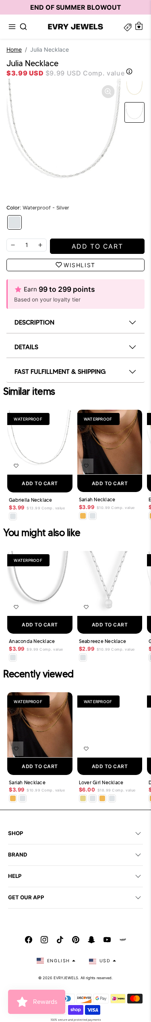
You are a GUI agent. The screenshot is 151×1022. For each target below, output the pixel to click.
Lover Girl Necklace (101, 782)
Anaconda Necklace (32, 641)
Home (14, 49)
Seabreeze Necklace (102, 641)
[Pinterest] (76, 940)
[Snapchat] (91, 940)
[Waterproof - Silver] (14, 222)
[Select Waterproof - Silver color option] (13, 516)
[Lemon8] (123, 940)
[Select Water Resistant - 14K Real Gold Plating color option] (83, 798)
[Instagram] (44, 940)
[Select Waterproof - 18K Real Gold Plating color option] (83, 516)
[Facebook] (28, 940)
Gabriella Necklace (30, 500)
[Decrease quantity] (13, 245)
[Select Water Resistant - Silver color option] (83, 657)
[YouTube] (107, 940)
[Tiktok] (60, 940)
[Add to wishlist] (16, 466)
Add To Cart (40, 483)
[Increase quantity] (40, 245)
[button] (12, 26)
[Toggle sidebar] (128, 26)
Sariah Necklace (97, 500)
